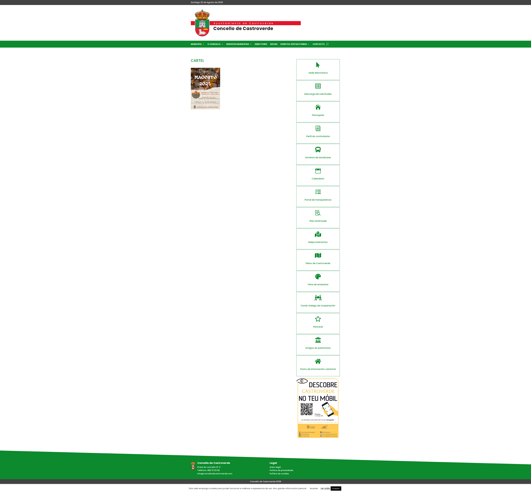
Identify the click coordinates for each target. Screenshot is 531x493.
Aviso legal (275, 467)
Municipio (196, 44)
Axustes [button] (314, 488)
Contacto (319, 44)
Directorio (261, 44)
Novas (273, 44)
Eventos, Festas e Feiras (293, 44)
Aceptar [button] (336, 488)
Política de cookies (279, 473)
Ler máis (325, 488)
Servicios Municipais (237, 44)
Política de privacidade (281, 470)
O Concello (213, 44)
